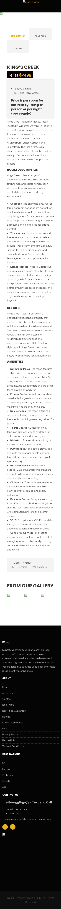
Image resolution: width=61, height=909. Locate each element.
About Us (7, 693)
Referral (6, 716)
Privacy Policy (10, 734)
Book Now (8, 705)
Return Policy (9, 740)
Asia (4, 787)
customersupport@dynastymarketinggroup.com (28, 819)
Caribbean (7, 775)
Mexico (6, 769)
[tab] (18, 34)
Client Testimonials (12, 722)
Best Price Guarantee (14, 710)
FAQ (4, 728)
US (3, 763)
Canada (6, 781)
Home (5, 687)
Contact (6, 699)
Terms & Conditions (13, 746)
